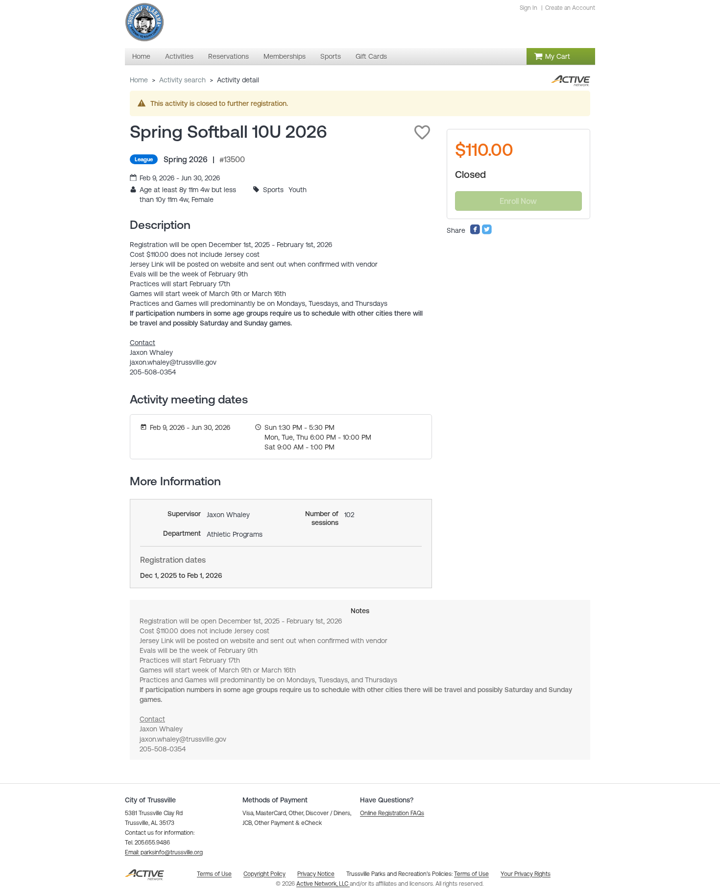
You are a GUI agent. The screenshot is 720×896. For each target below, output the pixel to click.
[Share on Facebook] (475, 232)
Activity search (182, 80)
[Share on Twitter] (487, 232)
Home (139, 80)
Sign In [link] (528, 7)
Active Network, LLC (323, 883)
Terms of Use (471, 874)
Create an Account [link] (570, 7)
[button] (422, 132)
